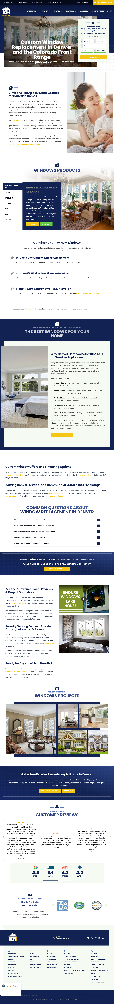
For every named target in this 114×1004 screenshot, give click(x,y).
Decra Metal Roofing (71, 959)
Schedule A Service (55, 2)
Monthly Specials (97, 965)
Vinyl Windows (13, 973)
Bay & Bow (12, 965)
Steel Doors (51, 962)
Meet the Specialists (98, 959)
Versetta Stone (35, 965)
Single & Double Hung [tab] (11, 186)
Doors (57, 11)
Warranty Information (99, 971)
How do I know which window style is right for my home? (35, 532)
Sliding (10, 959)
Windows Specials (15, 976)
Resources (95, 954)
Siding (45, 11)
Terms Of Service (34, 995)
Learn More (46, 224)
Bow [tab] (7, 214)
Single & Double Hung (16, 956)
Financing (94, 968)
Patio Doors (51, 959)
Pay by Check (95, 979)
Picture (11, 971)
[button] (50, 880)
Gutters (84, 11)
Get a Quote (32, 224)
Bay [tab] (6, 209)
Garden (11, 968)
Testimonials (96, 962)
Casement (11, 962)
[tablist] (12, 202)
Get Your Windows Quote (62, 435)
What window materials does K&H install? (29, 520)
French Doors (52, 965)
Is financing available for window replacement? (32, 543)
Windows (31, 11)
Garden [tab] (8, 220)
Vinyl (31, 959)
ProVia (32, 962)
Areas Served (24, 995)
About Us (9, 2)
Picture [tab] (8, 203)
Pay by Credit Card (98, 982)
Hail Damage (68, 968)
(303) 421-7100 (62, 938)
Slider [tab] (7, 192)
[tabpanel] (68, 198)
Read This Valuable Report (56, 569)
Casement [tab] (9, 198)
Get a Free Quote (93, 57)
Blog (93, 973)
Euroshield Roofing (71, 962)
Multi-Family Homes (102, 11)
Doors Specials (52, 968)
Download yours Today (49, 791)
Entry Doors (51, 956)
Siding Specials (34, 968)
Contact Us (23, 2)
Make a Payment (38, 2)
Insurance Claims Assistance (74, 971)
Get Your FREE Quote (105, 2)
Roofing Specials (70, 973)
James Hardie (34, 956)
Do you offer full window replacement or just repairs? (34, 526)
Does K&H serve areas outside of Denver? (29, 538)
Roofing (70, 11)
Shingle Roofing (70, 956)
